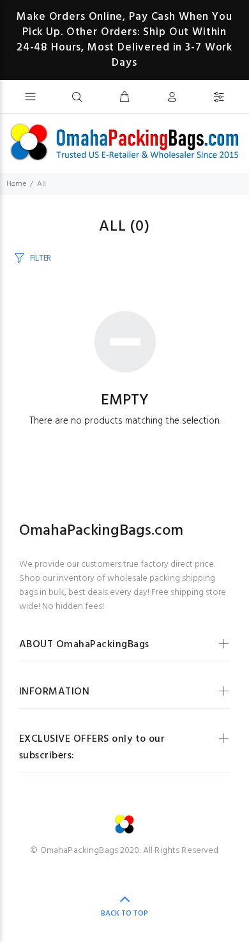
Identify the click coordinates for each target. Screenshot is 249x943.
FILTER (40, 258)
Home (16, 184)
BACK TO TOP (124, 913)
